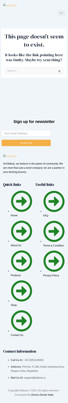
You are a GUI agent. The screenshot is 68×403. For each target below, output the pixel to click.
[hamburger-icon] (61, 13)
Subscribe (26, 142)
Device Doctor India (42, 394)
